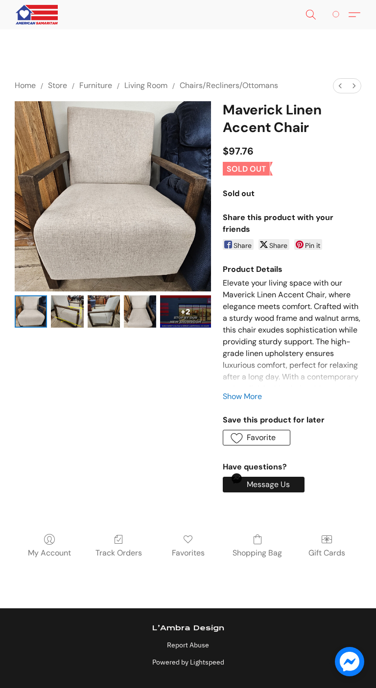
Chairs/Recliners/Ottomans (229, 85)
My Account (49, 553)
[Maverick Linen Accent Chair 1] (67, 311)
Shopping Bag (257, 553)
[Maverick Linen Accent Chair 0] (31, 311)
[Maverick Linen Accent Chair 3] (140, 311)
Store (57, 85)
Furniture (95, 85)
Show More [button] (242, 396)
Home (25, 85)
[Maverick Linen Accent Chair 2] (104, 311)
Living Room (145, 85)
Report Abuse (188, 645)
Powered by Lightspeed (188, 662)
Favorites (188, 553)
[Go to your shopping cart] (337, 15)
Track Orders (118, 553)
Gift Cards (326, 553)
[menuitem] (340, 86)
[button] (37, 14)
